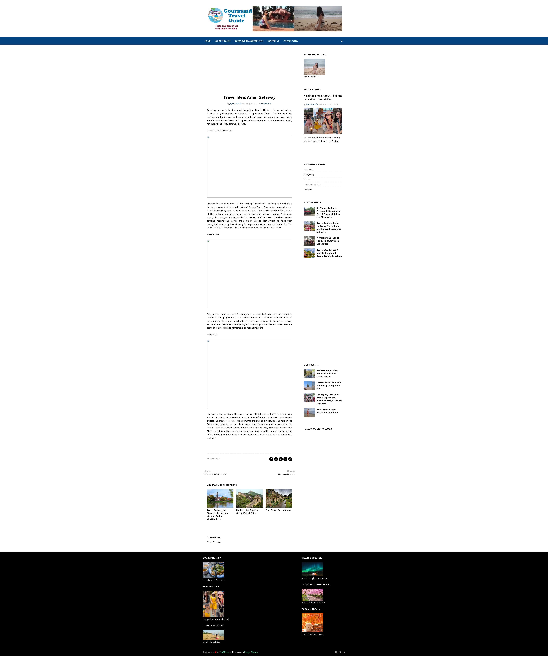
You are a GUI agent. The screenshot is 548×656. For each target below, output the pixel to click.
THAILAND (212, 334)
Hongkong (309, 174)
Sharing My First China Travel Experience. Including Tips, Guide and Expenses (329, 399)
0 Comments (266, 103)
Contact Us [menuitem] (273, 41)
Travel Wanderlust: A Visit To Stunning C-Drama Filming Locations (329, 253)
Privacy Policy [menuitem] (291, 41)
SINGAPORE (213, 234)
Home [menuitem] (207, 41)
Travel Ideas (215, 458)
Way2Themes (225, 652)
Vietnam (308, 189)
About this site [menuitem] (222, 41)
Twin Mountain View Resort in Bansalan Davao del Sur (327, 373)
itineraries (258, 434)
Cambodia (309, 169)
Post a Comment (214, 542)
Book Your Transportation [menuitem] (249, 41)
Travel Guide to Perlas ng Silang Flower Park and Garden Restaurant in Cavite (329, 227)
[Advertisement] (249, 70)
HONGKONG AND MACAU (220, 130)
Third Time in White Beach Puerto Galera (327, 411)
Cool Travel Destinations (278, 510)
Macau (266, 213)
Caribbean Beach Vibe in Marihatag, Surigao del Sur (329, 385)
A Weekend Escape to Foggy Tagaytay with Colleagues (328, 240)
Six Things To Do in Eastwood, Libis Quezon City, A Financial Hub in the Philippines (329, 212)
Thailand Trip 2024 (312, 184)
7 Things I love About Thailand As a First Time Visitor (323, 97)
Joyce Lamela (235, 103)
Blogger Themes (251, 652)
